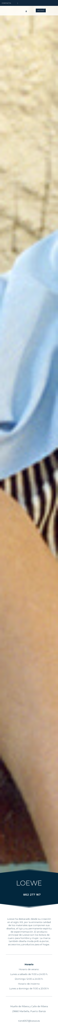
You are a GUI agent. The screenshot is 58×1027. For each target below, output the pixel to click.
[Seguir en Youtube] (53, 2)
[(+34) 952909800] (21, 3)
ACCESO (40, 10)
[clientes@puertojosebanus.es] (14, 3)
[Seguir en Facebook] (37, 2)
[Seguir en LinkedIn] (47, 2)
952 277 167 (32, 894)
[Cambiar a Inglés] (47, 9)
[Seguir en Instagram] (42, 2)
